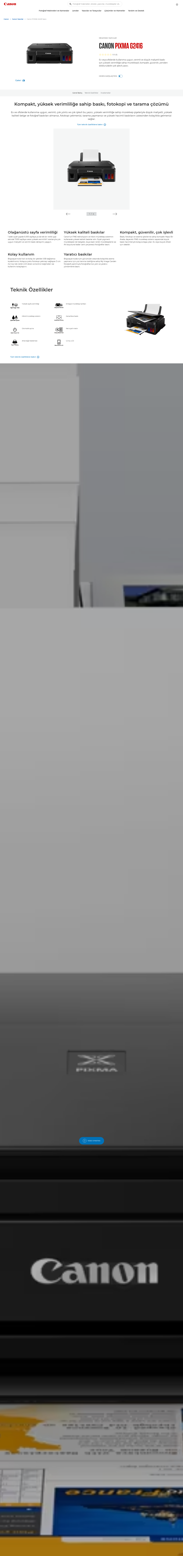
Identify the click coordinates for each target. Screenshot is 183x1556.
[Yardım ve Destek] (145, 10)
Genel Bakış (77, 93)
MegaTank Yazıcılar (108, 38)
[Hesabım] (177, 4)
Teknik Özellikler (91, 93)
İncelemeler (106, 93)
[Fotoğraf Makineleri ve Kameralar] (70, 10)
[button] (68, 214)
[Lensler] (80, 10)
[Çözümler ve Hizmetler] (126, 10)
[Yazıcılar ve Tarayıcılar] (102, 10)
